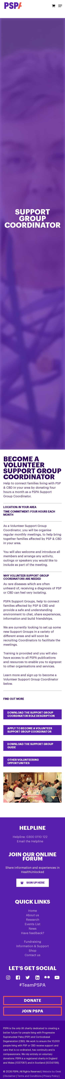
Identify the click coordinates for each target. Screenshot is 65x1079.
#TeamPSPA (32, 985)
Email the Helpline (30, 841)
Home (32, 910)
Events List (32, 924)
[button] (32, 714)
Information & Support (32, 946)
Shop (32, 950)
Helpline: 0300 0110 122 (30, 836)
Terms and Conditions (29, 1076)
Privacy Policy (51, 1076)
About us (32, 915)
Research (32, 919)
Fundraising (32, 941)
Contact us (32, 955)
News (32, 928)
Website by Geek (51, 1072)
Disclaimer (10, 1076)
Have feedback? (32, 933)
